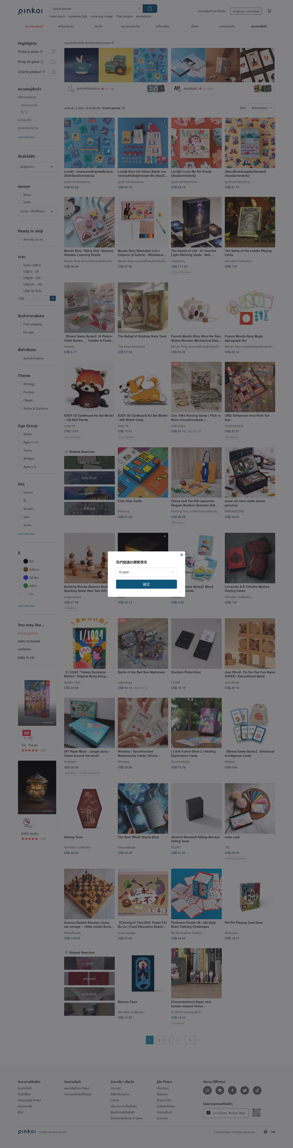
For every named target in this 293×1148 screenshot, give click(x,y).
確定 (146, 584)
